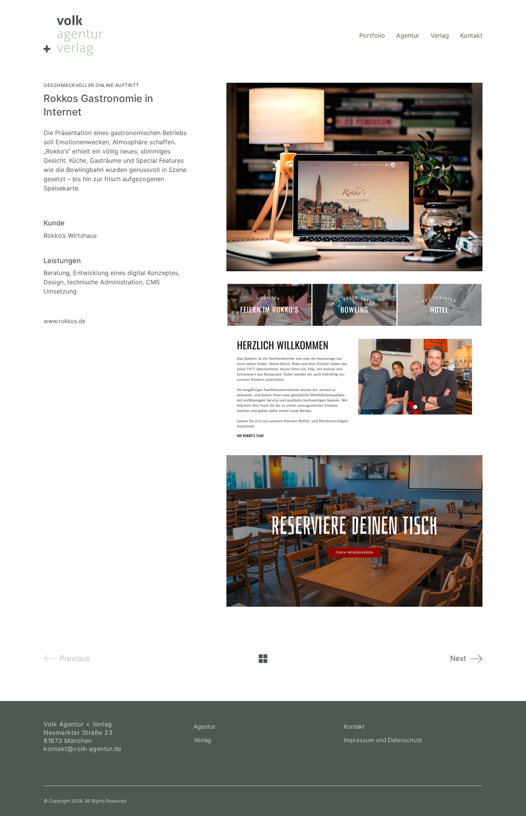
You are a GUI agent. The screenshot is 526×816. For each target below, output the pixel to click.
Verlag (202, 740)
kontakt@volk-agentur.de (83, 749)
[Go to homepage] (73, 35)
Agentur (205, 726)
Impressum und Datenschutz (383, 740)
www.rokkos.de (64, 321)
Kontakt (354, 726)
